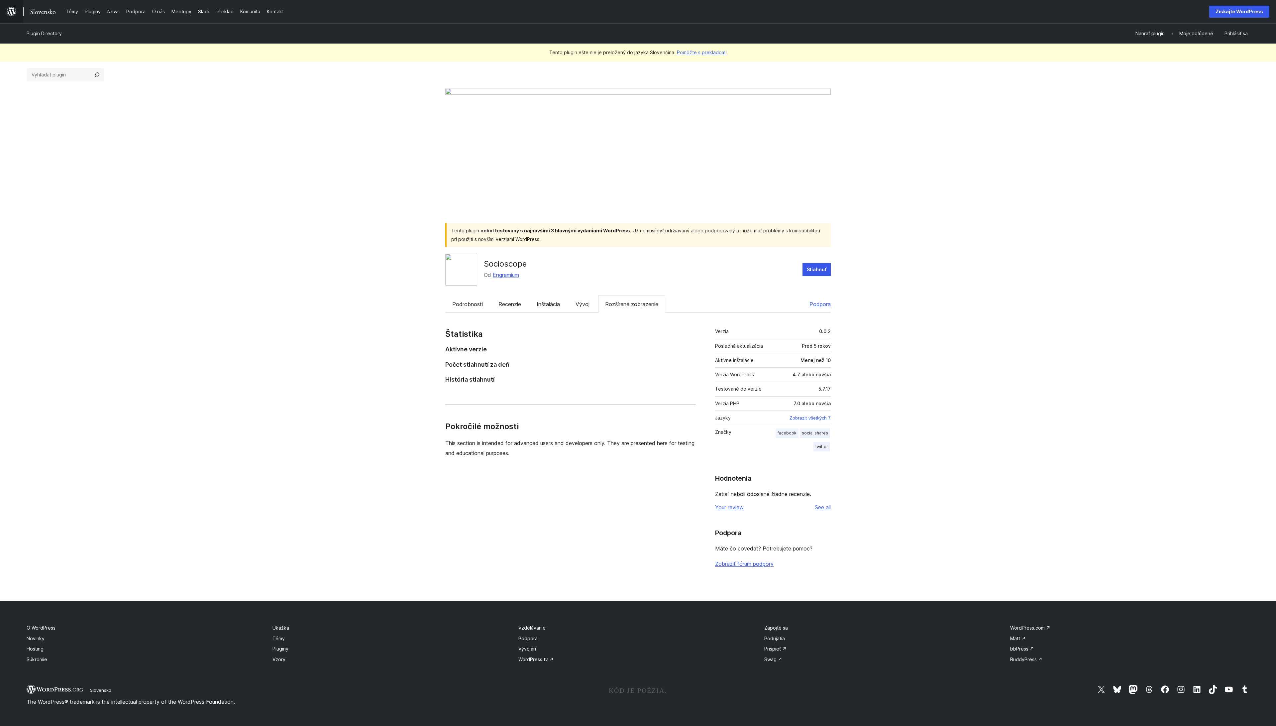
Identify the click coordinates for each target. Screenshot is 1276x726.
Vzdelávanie (532, 628)
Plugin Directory (44, 33)
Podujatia (774, 638)
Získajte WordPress (1239, 11)
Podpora (820, 304)
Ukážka (280, 628)
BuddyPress (1026, 659)
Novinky (36, 638)
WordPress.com (1030, 628)
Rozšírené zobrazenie (631, 304)
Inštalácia (548, 304)
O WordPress (41, 628)
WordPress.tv (536, 659)
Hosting (35, 649)
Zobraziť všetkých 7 (810, 418)
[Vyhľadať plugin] (97, 74)
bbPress (1022, 649)
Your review (729, 507)
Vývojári (527, 649)
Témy (278, 638)
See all (823, 507)
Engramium (506, 275)
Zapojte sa (776, 628)
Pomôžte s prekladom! (702, 52)
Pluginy (280, 649)
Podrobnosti (467, 304)
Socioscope (505, 264)
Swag (773, 659)
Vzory (278, 659)
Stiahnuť (816, 269)
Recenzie (509, 304)
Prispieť (775, 649)
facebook (787, 432)
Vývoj (582, 304)
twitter (821, 446)
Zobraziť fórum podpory (744, 563)
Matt (1018, 638)
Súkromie (37, 659)
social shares (815, 432)
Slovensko (100, 690)
